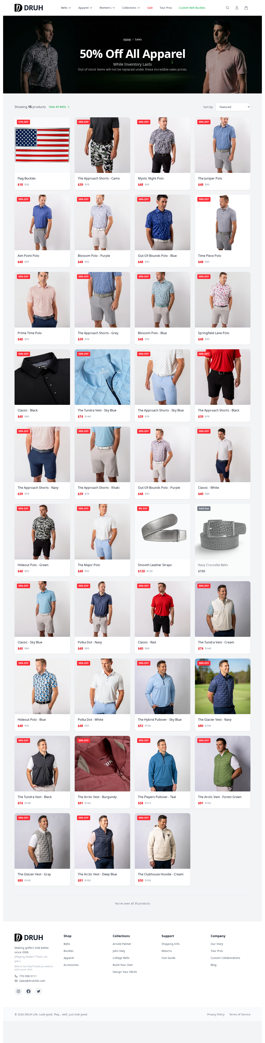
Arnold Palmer (122, 944)
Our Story (217, 944)
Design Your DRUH (125, 972)
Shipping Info (170, 944)
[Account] (237, 7)
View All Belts (57, 107)
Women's (105, 8)
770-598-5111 (28, 976)
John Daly (119, 951)
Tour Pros (166, 8)
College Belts (121, 958)
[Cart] (246, 7)
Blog (214, 965)
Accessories (71, 965)
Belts (64, 8)
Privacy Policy (215, 1014)
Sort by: (208, 107)
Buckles (69, 951)
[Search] (227, 7)
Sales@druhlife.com (32, 981)
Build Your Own (123, 965)
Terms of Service (239, 1014)
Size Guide (168, 958)
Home (127, 39)
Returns (167, 951)
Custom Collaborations (225, 958)
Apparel (83, 8)
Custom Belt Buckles (192, 8)
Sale (150, 8)
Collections (129, 8)
